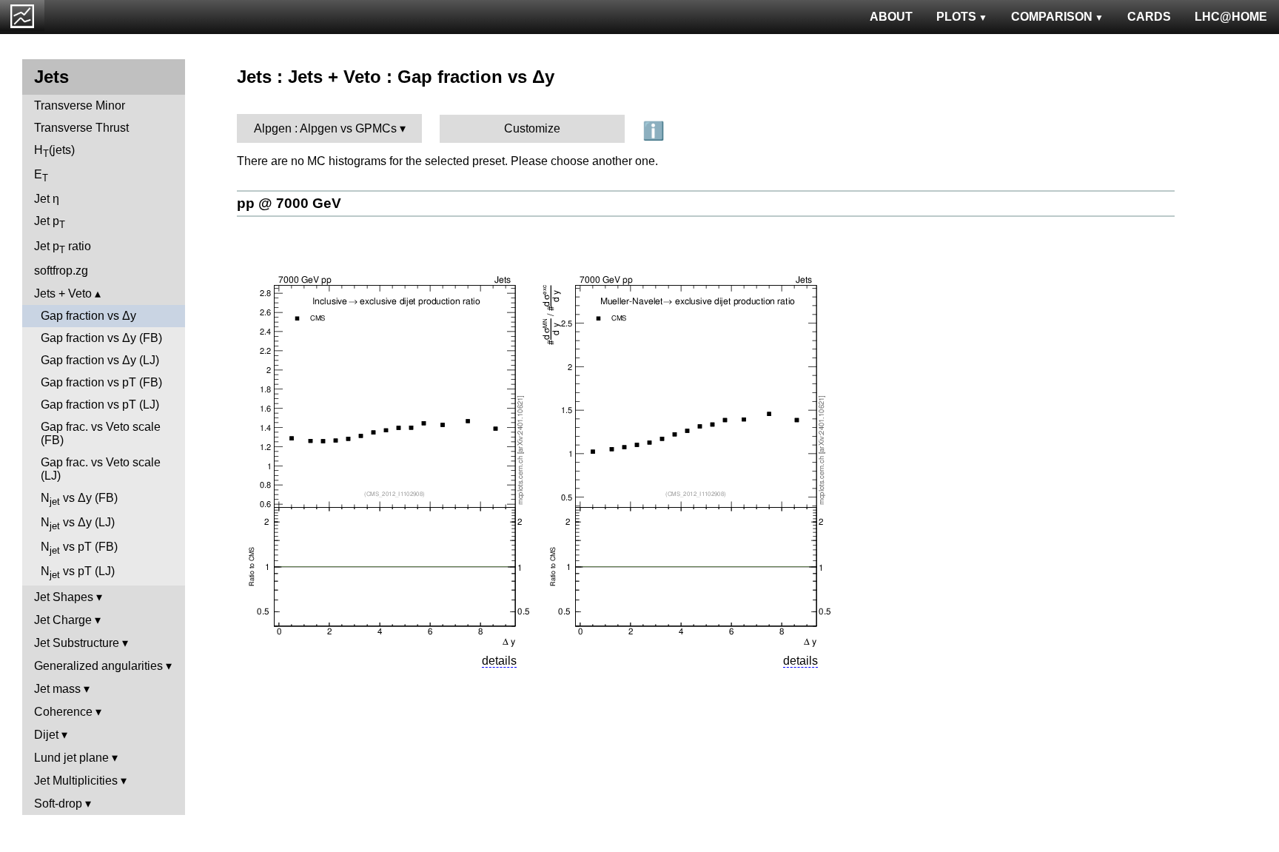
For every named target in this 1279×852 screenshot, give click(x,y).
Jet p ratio (62, 247)
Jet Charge (63, 620)
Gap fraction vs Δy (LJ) (100, 360)
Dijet (46, 734)
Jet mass (57, 688)
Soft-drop (58, 803)
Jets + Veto (63, 293)
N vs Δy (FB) (79, 499)
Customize (532, 128)
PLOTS (956, 16)
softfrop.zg (61, 270)
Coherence (63, 711)
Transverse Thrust (81, 127)
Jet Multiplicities (76, 780)
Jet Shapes (63, 597)
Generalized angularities (98, 666)
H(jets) (54, 151)
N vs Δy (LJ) (78, 523)
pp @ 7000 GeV (289, 203)
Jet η (46, 198)
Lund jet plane (71, 757)
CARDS (1149, 16)
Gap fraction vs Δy (88, 315)
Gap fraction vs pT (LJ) (100, 404)
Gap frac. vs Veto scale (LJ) (101, 469)
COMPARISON (1051, 16)
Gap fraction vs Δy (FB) (101, 338)
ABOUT (891, 16)
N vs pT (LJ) (78, 572)
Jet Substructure (76, 643)
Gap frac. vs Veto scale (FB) (101, 433)
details (499, 660)
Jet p (49, 222)
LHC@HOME (1231, 16)
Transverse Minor (79, 105)
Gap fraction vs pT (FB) (101, 382)
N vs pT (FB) (79, 548)
